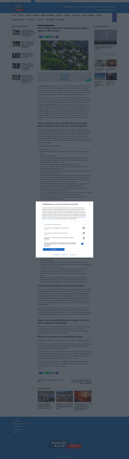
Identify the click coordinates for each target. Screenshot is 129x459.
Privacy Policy (73, 254)
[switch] (83, 228)
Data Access (64, 254)
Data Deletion (56, 254)
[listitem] (64, 224)
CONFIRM (54, 249)
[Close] (90, 204)
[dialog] (64, 229)
